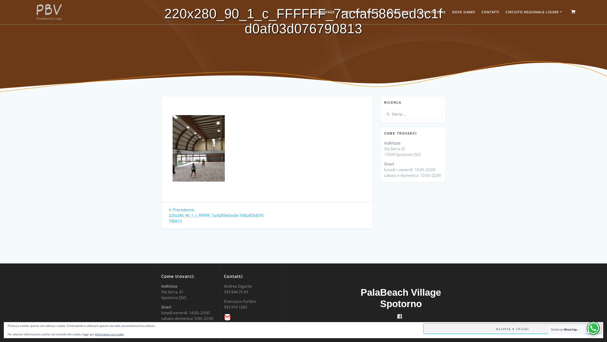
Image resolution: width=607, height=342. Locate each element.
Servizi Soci (398, 12)
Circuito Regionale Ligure (532, 12)
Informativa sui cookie (109, 334)
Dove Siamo (463, 12)
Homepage (324, 12)
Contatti (490, 12)
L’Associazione (431, 12)
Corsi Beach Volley (361, 12)
